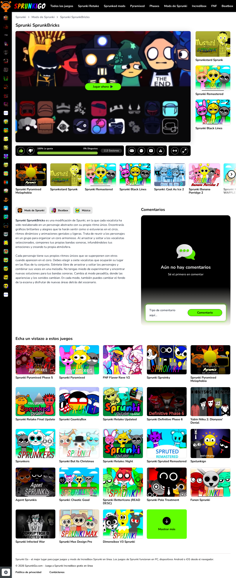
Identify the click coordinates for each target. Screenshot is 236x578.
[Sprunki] (23, 6)
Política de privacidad (28, 572)
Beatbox (227, 6)
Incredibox (199, 6)
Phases (154, 6)
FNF (214, 6)
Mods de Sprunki (175, 6)
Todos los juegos (61, 6)
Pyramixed (137, 6)
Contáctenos (57, 572)
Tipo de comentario (162, 312)
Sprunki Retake (88, 6)
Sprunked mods (114, 6)
